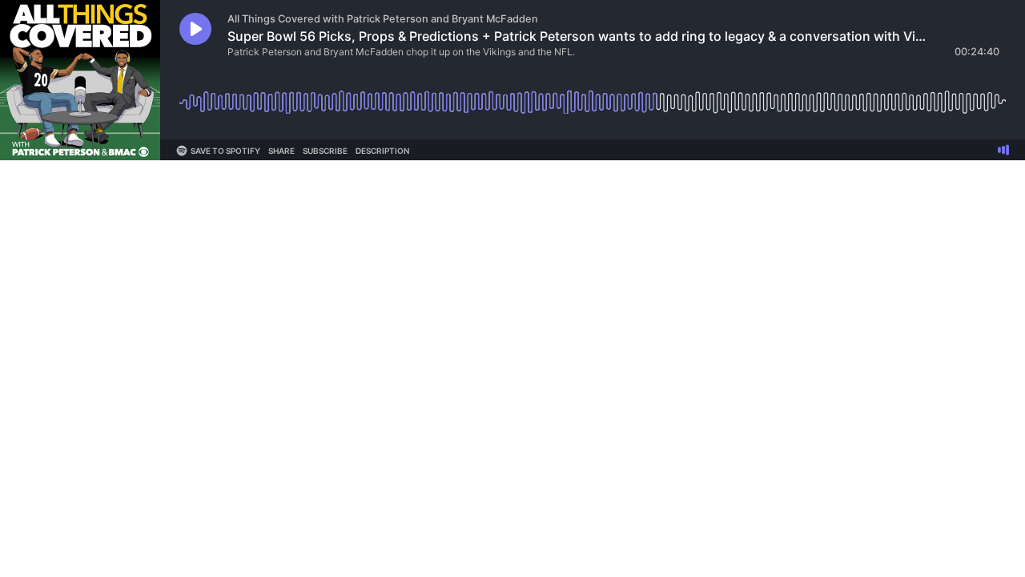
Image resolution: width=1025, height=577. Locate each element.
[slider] (592, 96)
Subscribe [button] (325, 150)
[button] (195, 29)
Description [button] (382, 150)
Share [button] (281, 150)
